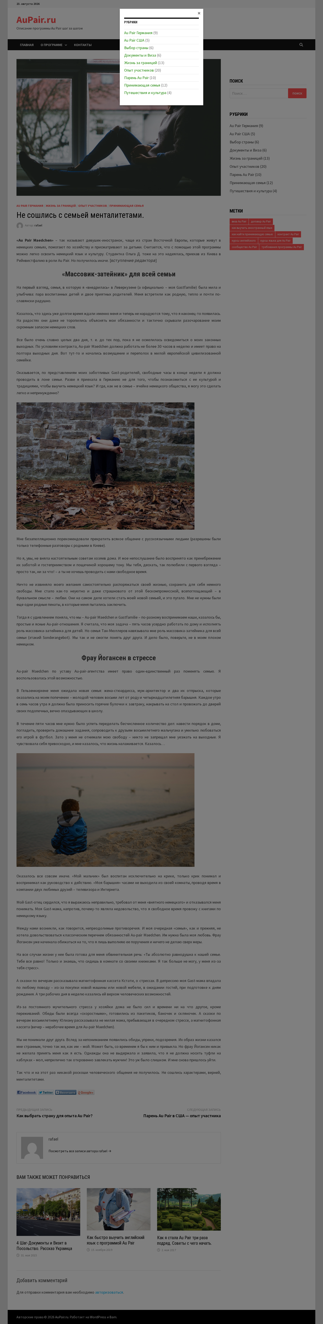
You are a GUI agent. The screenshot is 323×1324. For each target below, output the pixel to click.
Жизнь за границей (140, 62)
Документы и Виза (140, 55)
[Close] (199, 13)
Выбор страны (136, 47)
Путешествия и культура (145, 92)
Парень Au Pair (136, 77)
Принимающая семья (142, 85)
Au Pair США (134, 40)
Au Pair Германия (138, 32)
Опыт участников (139, 70)
